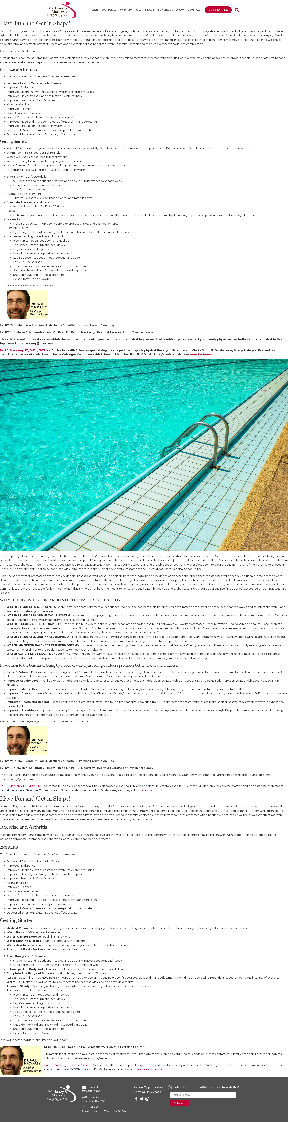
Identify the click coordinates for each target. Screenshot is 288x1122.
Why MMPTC (129, 9)
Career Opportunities (148, 1087)
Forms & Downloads (147, 1092)
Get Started (218, 9)
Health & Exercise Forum (164, 9)
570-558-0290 (91, 1091)
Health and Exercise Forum (154, 1069)
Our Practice (102, 9)
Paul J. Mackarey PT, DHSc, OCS (21, 786)
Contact (195, 9)
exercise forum (152, 790)
